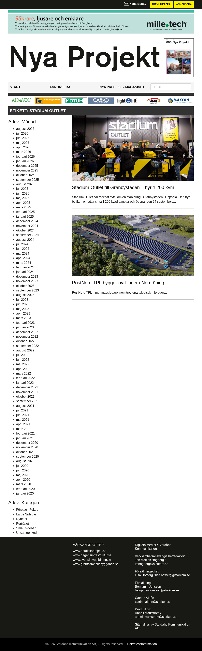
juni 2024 (22, 248)
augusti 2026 (25, 128)
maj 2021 (22, 419)
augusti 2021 (25, 405)
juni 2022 (22, 359)
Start (15, 87)
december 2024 (27, 221)
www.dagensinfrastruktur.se (92, 555)
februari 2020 (25, 489)
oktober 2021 (25, 396)
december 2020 (27, 442)
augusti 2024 (25, 239)
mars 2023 (23, 318)
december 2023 (27, 276)
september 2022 (27, 346)
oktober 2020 (25, 452)
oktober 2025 (25, 175)
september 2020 (27, 456)
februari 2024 (25, 267)
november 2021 (27, 392)
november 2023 (27, 281)
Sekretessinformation (142, 644)
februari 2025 (25, 212)
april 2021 (23, 424)
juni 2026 (22, 138)
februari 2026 (25, 156)
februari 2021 (25, 433)
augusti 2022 (25, 350)
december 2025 (27, 165)
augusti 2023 (25, 295)
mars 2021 (23, 429)
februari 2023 (25, 322)
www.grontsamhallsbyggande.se (96, 564)
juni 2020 (22, 470)
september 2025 (27, 179)
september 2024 (27, 235)
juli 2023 (22, 299)
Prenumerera (161, 4)
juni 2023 (22, 304)
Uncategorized (26, 532)
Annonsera (184, 4)
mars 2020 (23, 484)
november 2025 (27, 170)
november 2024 (27, 226)
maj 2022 (22, 364)
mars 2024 (23, 262)
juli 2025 (22, 188)
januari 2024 (25, 272)
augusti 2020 (25, 461)
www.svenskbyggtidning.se (92, 559)
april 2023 (23, 313)
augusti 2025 (25, 184)
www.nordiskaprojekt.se (89, 551)
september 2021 (27, 401)
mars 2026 (23, 152)
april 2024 (23, 258)
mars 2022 (23, 373)
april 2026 (23, 147)
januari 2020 (25, 493)
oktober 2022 (25, 341)
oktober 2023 (25, 286)
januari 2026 (25, 161)
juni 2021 (22, 415)
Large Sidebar (26, 514)
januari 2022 (25, 382)
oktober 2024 (25, 230)
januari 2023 (25, 327)
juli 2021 (22, 410)
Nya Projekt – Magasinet (121, 87)
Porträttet (22, 523)
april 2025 (23, 202)
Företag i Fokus (27, 509)
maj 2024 (22, 253)
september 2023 (27, 290)
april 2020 (23, 479)
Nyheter (21, 519)
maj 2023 (22, 309)
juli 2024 (22, 244)
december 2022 (27, 332)
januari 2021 (25, 438)
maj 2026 (22, 142)
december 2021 (27, 387)
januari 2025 (25, 216)
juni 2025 (22, 193)
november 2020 (27, 447)
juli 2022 (22, 355)
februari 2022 (25, 378)
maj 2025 (22, 198)
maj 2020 (22, 475)
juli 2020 (22, 465)
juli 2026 (22, 133)
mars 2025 (23, 207)
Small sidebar (26, 528)
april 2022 (23, 369)
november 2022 (27, 336)
